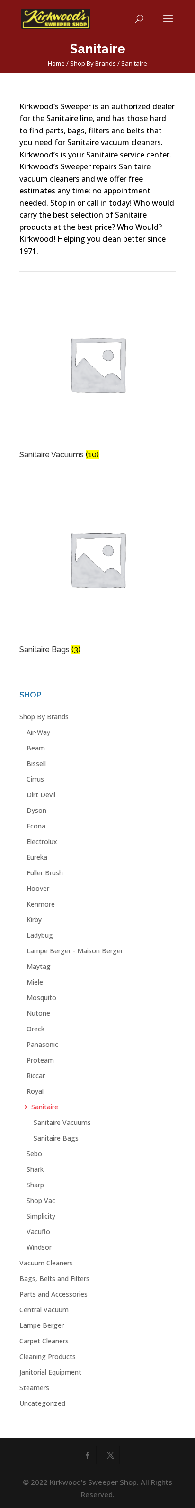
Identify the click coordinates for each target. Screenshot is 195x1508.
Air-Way (38, 732)
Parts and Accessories (53, 1294)
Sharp (35, 1184)
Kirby (34, 919)
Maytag (39, 966)
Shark (35, 1169)
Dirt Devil (41, 794)
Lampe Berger (41, 1325)
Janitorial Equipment (50, 1372)
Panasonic (42, 1044)
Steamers (34, 1387)
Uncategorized (42, 1403)
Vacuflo (38, 1231)
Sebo (34, 1153)
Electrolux (42, 841)
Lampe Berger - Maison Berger (75, 950)
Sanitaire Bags (56, 1137)
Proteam (40, 1059)
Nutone (38, 1013)
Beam (36, 747)
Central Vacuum (44, 1309)
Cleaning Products (47, 1356)
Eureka (37, 857)
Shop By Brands (93, 63)
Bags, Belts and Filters (54, 1278)
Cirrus (35, 779)
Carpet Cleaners (44, 1340)
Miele (35, 981)
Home (56, 63)
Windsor (39, 1247)
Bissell (36, 763)
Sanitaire (44, 1106)
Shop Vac (41, 1200)
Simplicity (41, 1216)
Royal (35, 1091)
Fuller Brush (45, 872)
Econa (36, 825)
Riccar (36, 1075)
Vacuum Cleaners (46, 1262)
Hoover (38, 888)
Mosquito (41, 997)
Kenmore (41, 903)
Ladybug (40, 935)
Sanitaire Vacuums (62, 1122)
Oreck (35, 1028)
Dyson (36, 810)
